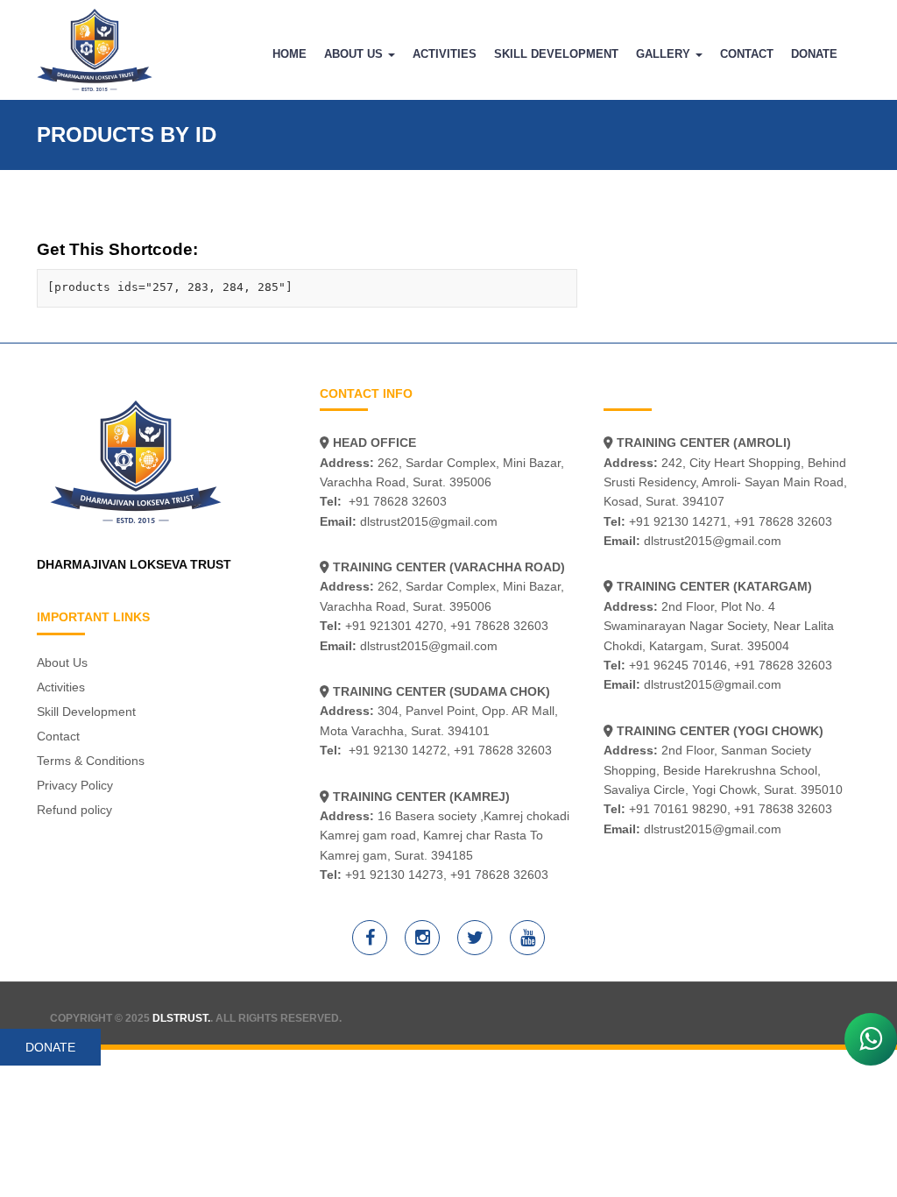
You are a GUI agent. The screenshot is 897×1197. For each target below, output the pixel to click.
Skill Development (556, 53)
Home (289, 53)
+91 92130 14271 (678, 521)
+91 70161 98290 (678, 809)
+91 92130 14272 (398, 750)
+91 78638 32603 (783, 809)
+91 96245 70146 (678, 665)
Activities (445, 53)
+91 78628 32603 (398, 501)
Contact (746, 53)
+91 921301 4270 (394, 626)
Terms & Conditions (91, 761)
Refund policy (74, 810)
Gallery (665, 53)
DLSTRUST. (181, 1018)
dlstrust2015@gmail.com (429, 521)
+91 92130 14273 (394, 875)
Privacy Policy (75, 785)
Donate (814, 53)
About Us (355, 53)
